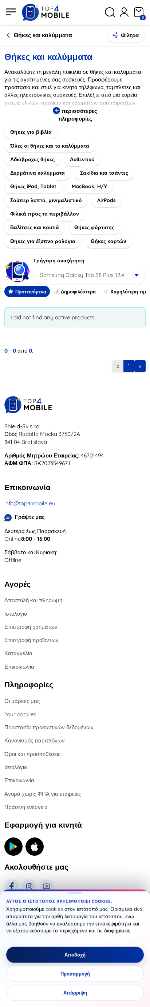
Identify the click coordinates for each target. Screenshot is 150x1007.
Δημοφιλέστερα (78, 291)
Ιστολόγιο (15, 613)
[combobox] (89, 275)
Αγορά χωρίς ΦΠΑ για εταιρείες (42, 793)
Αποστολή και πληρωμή (33, 600)
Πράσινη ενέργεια (26, 806)
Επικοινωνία (19, 666)
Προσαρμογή (75, 974)
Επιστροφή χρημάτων (31, 626)
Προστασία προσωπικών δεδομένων (49, 727)
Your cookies (20, 714)
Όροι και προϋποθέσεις (32, 753)
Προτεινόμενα (30, 291)
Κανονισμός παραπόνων (34, 740)
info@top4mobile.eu (29, 503)
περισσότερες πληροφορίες (77, 114)
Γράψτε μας (30, 516)
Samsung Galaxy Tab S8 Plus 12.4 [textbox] (82, 274)
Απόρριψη (75, 993)
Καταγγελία (18, 653)
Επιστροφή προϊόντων (31, 639)
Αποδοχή (75, 955)
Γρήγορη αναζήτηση (58, 260)
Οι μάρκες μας (22, 701)
